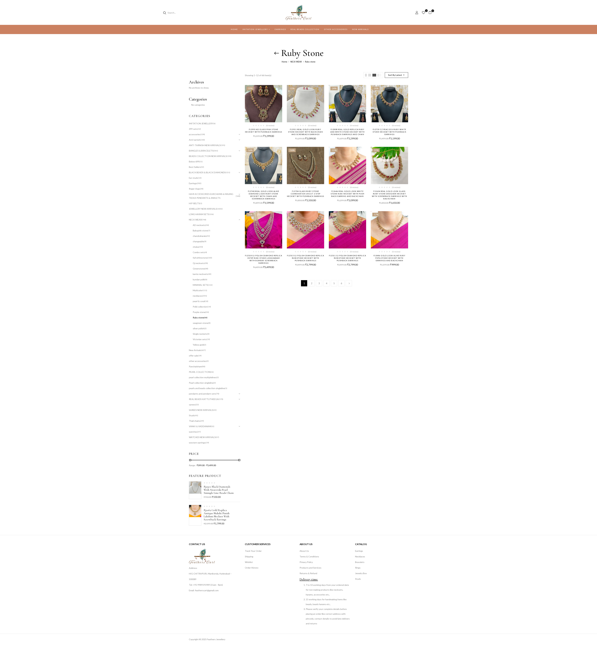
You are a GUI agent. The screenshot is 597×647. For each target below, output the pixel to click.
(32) (202, 167)
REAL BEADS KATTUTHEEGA (204, 399)
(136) (211, 214)
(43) (209, 274)
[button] (431, 12)
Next (349, 283)
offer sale (193, 355)
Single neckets (200, 334)
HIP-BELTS (194, 203)
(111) (205, 290)
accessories (194, 134)
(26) (212, 372)
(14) (209, 306)
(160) (238, 196)
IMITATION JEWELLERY (201, 123)
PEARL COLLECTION (199, 372)
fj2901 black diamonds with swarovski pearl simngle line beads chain (219, 490)
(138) (202, 134)
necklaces (197, 295)
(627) (203, 350)
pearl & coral (199, 301)
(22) (197, 404)
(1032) (220, 209)
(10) (206, 301)
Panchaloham (195, 366)
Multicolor (198, 290)
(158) (229, 156)
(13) (199, 178)
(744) (204, 219)
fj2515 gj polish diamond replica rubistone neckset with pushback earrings (305, 258)
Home (284, 61)
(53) (208, 236)
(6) (214, 123)
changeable (198, 241)
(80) (203, 366)
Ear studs (193, 178)
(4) (206, 252)
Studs (192, 415)
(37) (199, 432)
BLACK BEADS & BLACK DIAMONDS (207, 172)
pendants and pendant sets (202, 393)
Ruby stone (198, 317)
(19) (208, 339)
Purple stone (199, 312)
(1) (201, 203)
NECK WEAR (296, 61)
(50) (201, 247)
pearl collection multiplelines (202, 377)
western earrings (197, 442)
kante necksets (200, 274)
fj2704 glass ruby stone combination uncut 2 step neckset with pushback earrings (305, 193)
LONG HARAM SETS (199, 214)
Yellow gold (198, 344)
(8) (209, 323)
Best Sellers (195, 167)
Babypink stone (200, 230)
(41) (196, 415)
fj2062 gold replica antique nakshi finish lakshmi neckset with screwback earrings (216, 514)
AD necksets (199, 225)
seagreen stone (200, 323)
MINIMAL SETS (200, 285)
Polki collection (200, 306)
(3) (214, 383)
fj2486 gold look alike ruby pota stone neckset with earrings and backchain (389, 258)
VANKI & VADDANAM (200, 426)
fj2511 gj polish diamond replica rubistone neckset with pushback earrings (347, 258)
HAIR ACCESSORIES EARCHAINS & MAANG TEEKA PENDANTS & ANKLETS (211, 196)
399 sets (193, 129)
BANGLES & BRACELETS (201, 150)
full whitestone (200, 257)
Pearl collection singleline (201, 382)
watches (193, 431)
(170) (221, 399)
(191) (223, 145)
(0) (208, 334)
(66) (205, 317)
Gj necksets (198, 263)
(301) (204, 296)
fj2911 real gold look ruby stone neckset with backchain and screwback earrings (305, 131)
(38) (201, 189)
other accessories (197, 361)
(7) (209, 230)
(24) (207, 312)
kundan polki (199, 279)
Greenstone (199, 268)
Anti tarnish (194, 139)
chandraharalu (199, 236)
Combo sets (199, 252)
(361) (215, 150)
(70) (217, 393)
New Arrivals (195, 350)
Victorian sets (199, 339)
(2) (205, 328)
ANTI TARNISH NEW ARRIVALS (205, 145)
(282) (199, 183)
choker (196, 246)
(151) (228, 172)
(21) (201, 161)
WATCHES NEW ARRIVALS (202, 437)
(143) (202, 140)
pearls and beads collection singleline (207, 388)
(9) (205, 241)
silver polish (198, 328)
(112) (210, 285)
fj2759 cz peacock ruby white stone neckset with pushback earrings (389, 131)
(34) (207, 225)
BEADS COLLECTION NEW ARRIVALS (208, 156)
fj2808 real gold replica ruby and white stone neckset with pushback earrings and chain (347, 131)
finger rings (194, 188)
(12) (199, 129)
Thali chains (194, 421)
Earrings (193, 183)
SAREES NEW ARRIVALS (201, 410)
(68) (206, 268)
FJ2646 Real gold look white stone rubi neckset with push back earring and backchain (347, 193)
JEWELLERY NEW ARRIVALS (203, 208)
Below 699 (194, 161)
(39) (202, 421)
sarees (192, 404)
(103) (210, 258)
